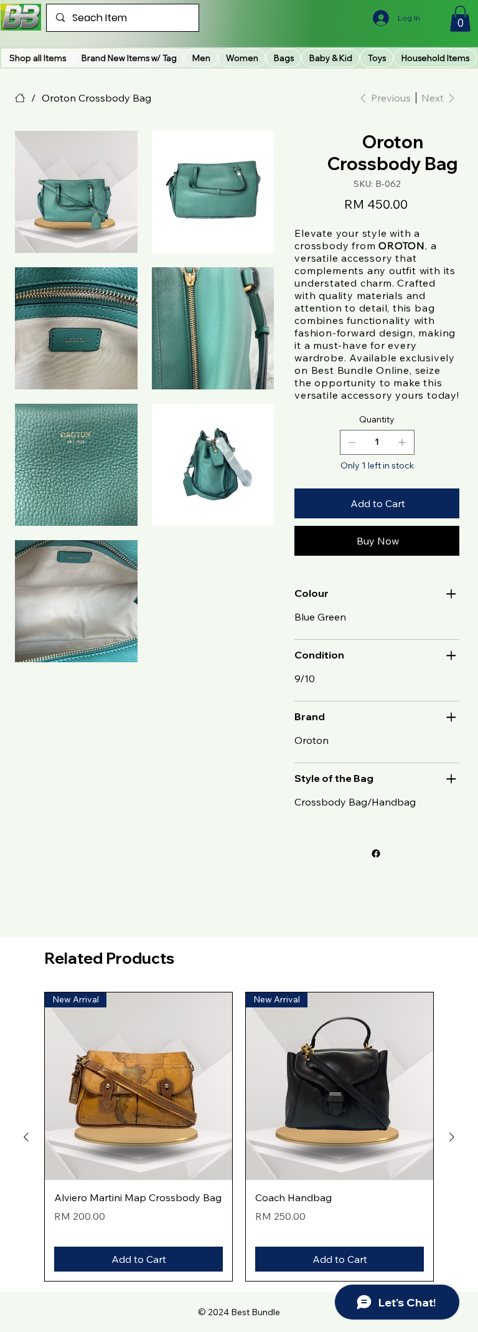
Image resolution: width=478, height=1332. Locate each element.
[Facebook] (376, 853)
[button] (128, 58)
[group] (239, 1136)
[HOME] (20, 98)
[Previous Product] (26, 1137)
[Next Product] (451, 1137)
